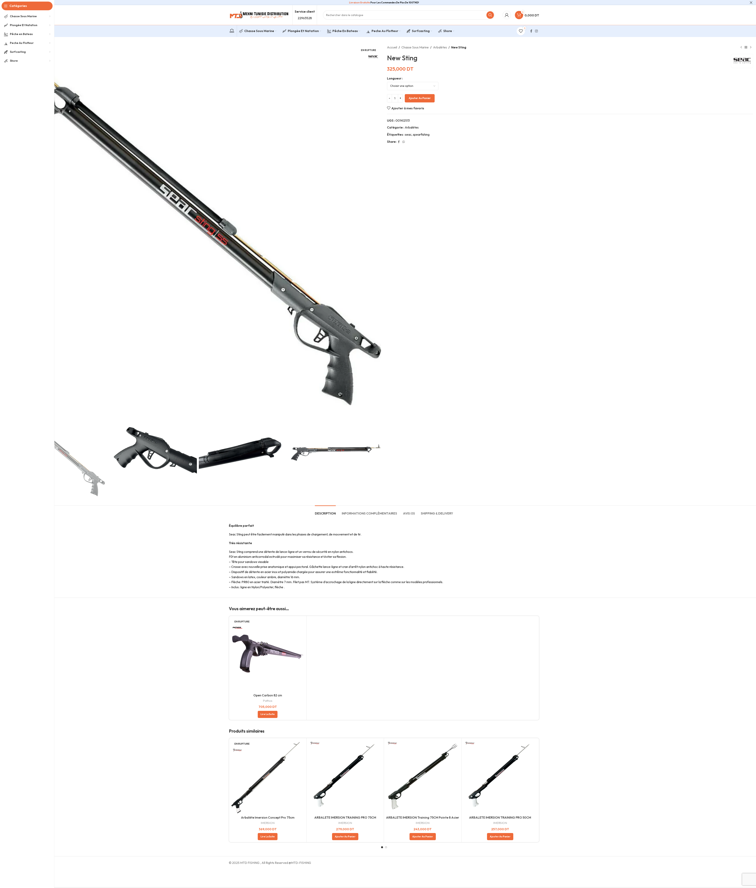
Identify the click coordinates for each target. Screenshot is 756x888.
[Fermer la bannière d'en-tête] (751, 2)
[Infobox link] (232, 31)
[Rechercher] (490, 15)
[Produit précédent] (741, 47)
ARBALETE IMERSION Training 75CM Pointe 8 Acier (422, 817)
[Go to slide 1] (382, 847)
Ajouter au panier (420, 98)
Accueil (392, 47)
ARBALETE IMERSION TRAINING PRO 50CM (500, 817)
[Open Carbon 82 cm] (267, 654)
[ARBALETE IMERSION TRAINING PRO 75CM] (345, 776)
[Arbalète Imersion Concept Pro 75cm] (267, 776)
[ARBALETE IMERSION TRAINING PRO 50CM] (500, 776)
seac (408, 134)
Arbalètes (440, 47)
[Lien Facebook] (531, 31)
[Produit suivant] (750, 47)
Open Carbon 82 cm (267, 695)
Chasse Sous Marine (415, 47)
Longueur (394, 78)
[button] (345, 836)
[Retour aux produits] (746, 47)
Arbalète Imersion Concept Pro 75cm (267, 817)
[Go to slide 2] (386, 847)
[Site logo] (259, 15)
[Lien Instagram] (536, 31)
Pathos (267, 701)
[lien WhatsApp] (403, 142)
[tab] (325, 511)
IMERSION (268, 823)
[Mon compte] (507, 15)
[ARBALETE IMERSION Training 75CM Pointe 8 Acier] (422, 776)
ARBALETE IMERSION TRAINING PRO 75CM (345, 817)
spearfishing (421, 134)
